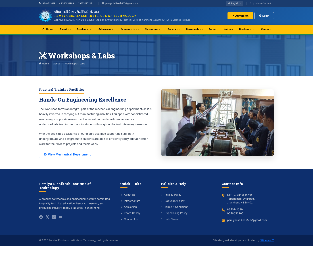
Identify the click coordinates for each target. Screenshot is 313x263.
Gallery (172, 29)
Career (213, 29)
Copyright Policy (174, 200)
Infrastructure (131, 200)
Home (49, 29)
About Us (129, 194)
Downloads (192, 29)
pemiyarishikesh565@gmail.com (121, 3)
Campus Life (128, 29)
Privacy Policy (172, 194)
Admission (242, 15)
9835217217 (86, 3)
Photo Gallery (131, 212)
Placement (151, 29)
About (63, 29)
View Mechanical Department (69, 154)
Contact (266, 29)
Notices (228, 29)
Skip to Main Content (260, 3)
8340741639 (49, 3)
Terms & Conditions (176, 206)
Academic (83, 29)
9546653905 (67, 3)
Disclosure (245, 29)
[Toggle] (69, 29)
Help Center (171, 219)
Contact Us (130, 219)
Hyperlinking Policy (175, 212)
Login (265, 15)
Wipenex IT (267, 240)
